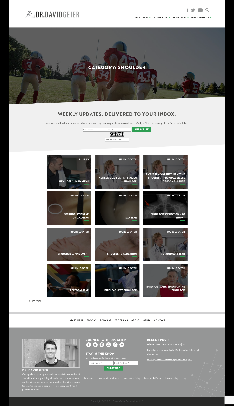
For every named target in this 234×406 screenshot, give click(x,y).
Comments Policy (152, 378)
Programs (121, 320)
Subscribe (141, 129)
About (135, 320)
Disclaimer (89, 378)
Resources (180, 17)
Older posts (35, 301)
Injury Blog (160, 17)
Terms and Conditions (108, 378)
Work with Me (200, 17)
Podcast (105, 320)
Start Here (142, 17)
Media (147, 320)
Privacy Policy (171, 378)
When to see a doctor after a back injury (166, 344)
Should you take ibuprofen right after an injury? (169, 359)
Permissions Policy (131, 378)
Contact (159, 320)
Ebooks (92, 320)
